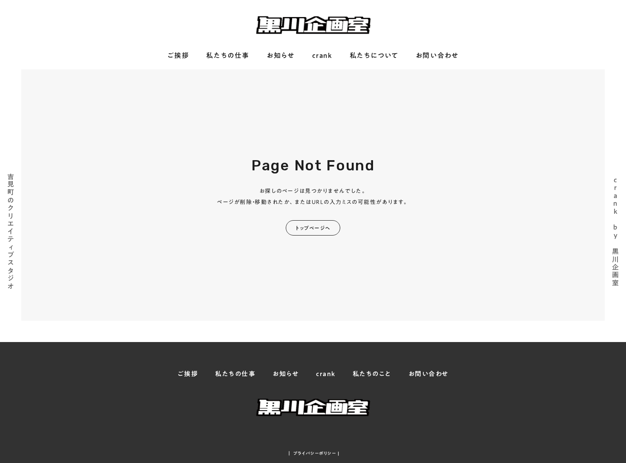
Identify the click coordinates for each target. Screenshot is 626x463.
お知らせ (281, 56)
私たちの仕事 (228, 56)
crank (322, 56)
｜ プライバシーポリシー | (313, 453)
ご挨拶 (178, 56)
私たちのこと (372, 373)
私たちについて (374, 56)
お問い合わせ (437, 56)
